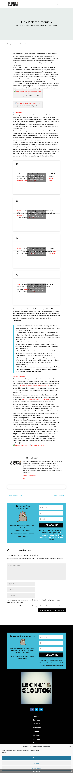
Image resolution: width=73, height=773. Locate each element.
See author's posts (29, 475)
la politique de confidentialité (56, 662)
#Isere (19, 211)
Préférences (36, 768)
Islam (42, 25)
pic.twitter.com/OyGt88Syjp (26, 181)
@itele (19, 215)
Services (36, 720)
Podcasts (36, 743)
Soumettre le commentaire (51, 610)
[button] (70, 747)
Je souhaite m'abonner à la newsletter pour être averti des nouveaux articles (35, 606)
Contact (36, 739)
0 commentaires (51, 25)
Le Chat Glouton (30, 458)
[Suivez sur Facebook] (32, 709)
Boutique (36, 724)
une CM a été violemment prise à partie (35, 399)
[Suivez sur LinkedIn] (41, 709)
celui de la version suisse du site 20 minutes (34, 386)
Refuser (36, 763)
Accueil (36, 716)
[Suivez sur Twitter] (36, 709)
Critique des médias (32, 25)
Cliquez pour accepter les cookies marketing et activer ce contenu (36, 177)
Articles (36, 731)
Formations (36, 728)
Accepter (36, 758)
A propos (36, 735)
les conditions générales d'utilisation (50, 665)
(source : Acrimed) (19, 377)
